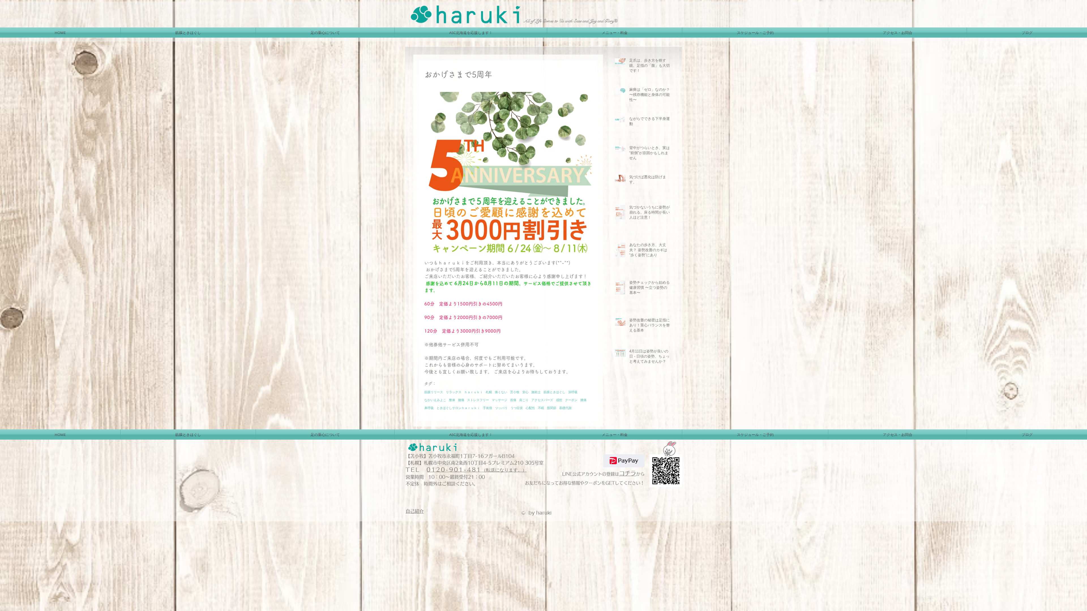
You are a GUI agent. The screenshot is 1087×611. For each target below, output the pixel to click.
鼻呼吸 (429, 408)
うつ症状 (516, 408)
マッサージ (499, 400)
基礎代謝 (565, 408)
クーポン (571, 400)
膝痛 (583, 400)
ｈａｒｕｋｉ (473, 392)
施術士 (536, 392)
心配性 (530, 408)
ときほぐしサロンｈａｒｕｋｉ (458, 408)
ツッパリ (501, 408)
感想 (559, 400)
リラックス (453, 392)
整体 (452, 400)
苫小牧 (514, 392)
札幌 (489, 392)
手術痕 (487, 408)
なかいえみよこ (435, 400)
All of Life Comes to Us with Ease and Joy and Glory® (570, 21)
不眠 (541, 408)
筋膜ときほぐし (554, 392)
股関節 (551, 408)
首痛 (513, 400)
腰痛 (461, 400)
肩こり (523, 400)
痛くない (501, 392)
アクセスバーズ (542, 400)
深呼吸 (572, 392)
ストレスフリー (478, 400)
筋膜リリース (433, 392)
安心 (525, 392)
